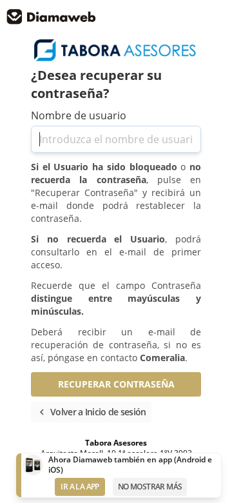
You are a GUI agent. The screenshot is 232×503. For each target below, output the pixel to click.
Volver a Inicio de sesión (91, 412)
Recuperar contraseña (116, 384)
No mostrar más (150, 486)
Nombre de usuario (78, 115)
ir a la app (80, 486)
